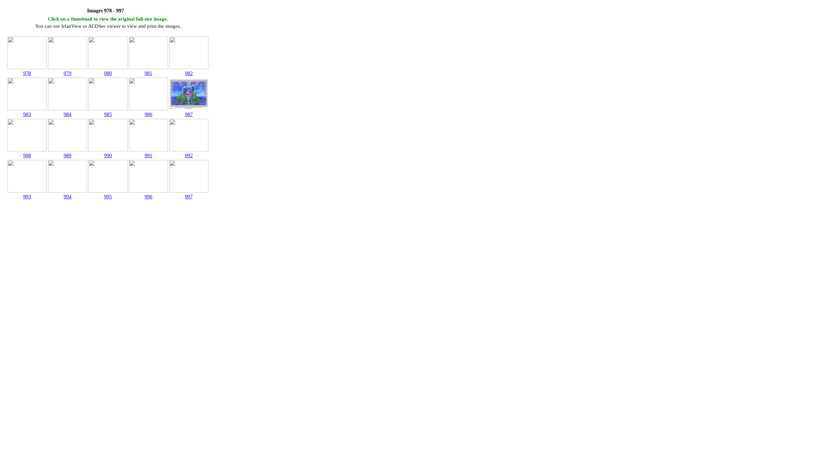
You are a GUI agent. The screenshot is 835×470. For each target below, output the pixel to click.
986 (148, 114)
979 (67, 73)
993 (27, 196)
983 (27, 114)
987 (189, 114)
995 (108, 196)
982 (189, 73)
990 (108, 155)
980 (108, 73)
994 (67, 196)
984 (67, 114)
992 (189, 155)
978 (27, 73)
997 (189, 196)
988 (27, 155)
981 (148, 73)
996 (148, 196)
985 (108, 114)
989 (67, 155)
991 (148, 155)
